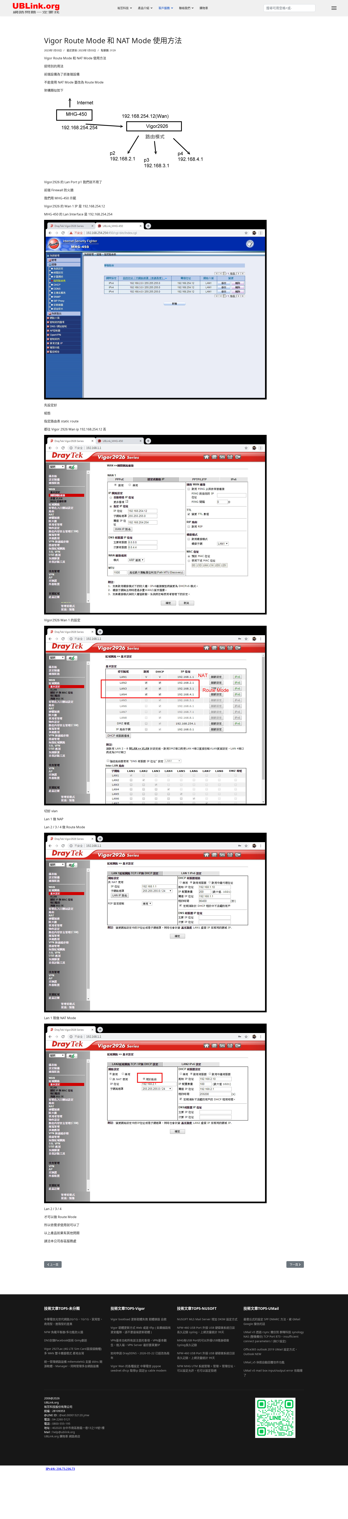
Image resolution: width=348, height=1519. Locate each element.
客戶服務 (164, 8)
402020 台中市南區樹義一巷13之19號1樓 (78, 1428)
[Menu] (334, 8)
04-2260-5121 (61, 1419)
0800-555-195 (61, 1423)
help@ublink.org (63, 1432)
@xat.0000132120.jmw (74, 1415)
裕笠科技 (123, 8)
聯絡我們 (184, 8)
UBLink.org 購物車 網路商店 (62, 1436)
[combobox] (289, 8)
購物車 (204, 8)
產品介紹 (143, 8)
